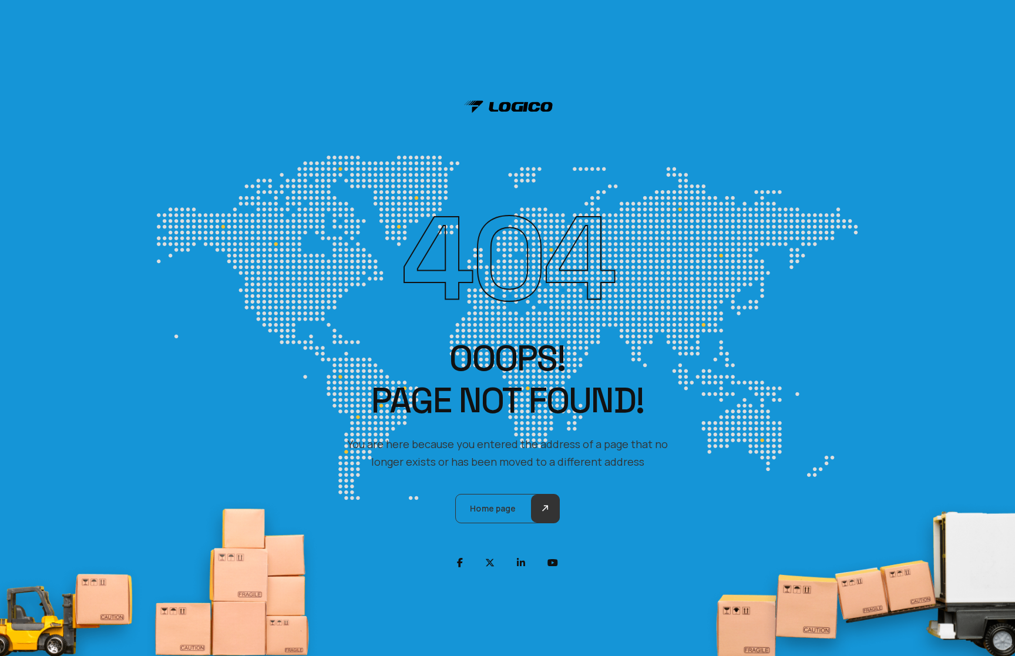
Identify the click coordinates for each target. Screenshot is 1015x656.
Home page (493, 508)
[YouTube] (552, 562)
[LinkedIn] (521, 562)
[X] (490, 562)
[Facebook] (460, 562)
